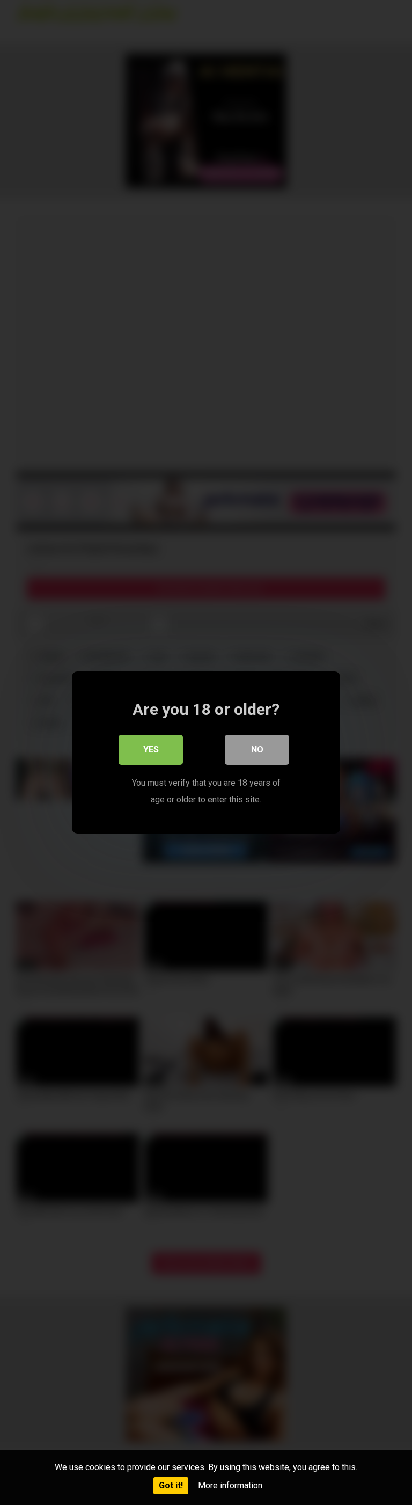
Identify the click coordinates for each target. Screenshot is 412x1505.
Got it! (171, 1485)
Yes (151, 749)
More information (230, 1485)
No (257, 749)
